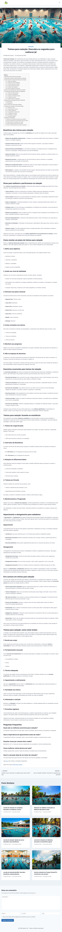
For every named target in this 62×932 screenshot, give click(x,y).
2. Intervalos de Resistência (12, 94)
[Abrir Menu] (59, 2)
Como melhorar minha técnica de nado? (15, 123)
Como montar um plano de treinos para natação (15, 79)
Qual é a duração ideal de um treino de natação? (17, 124)
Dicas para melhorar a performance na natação (15, 78)
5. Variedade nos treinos (12, 113)
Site (43, 913)
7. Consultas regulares (11, 116)
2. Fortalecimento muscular (12, 109)
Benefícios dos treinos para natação (13, 76)
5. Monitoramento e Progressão (13, 98)
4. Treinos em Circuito (11, 97)
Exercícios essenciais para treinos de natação (15, 89)
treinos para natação (17, 764)
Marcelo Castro (9, 55)
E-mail (24, 913)
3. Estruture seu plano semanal (13, 84)
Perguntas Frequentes (10, 117)
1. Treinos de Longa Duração (12, 92)
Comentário (5, 896)
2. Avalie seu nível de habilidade (13, 82)
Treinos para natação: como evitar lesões (14, 106)
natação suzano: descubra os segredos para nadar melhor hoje (15, 772)
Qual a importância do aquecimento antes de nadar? (17, 120)
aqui (7, 761)
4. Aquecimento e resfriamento (13, 111)
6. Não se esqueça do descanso (13, 88)
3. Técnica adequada (11, 110)
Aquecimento (9, 101)
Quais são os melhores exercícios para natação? (16, 119)
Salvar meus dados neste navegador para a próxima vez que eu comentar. (19, 916)
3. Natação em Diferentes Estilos (13, 95)
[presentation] (15, 795)
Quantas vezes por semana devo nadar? (15, 122)
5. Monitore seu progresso (12, 86)
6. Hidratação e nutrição (12, 114)
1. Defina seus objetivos (11, 81)
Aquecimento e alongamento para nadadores (15, 100)
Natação (31, 46)
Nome (4, 913)
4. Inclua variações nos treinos (13, 85)
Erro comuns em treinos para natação (13, 104)
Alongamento (9, 103)
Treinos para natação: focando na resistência (15, 91)
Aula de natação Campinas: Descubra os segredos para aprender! (47, 772)
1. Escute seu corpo (11, 107)
